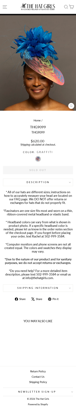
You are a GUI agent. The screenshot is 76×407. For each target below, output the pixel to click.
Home (37, 120)
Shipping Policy (38, 382)
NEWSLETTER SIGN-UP (37, 391)
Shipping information (38, 287)
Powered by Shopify (38, 404)
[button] (38, 159)
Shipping (25, 144)
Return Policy (38, 371)
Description (38, 182)
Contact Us (38, 376)
